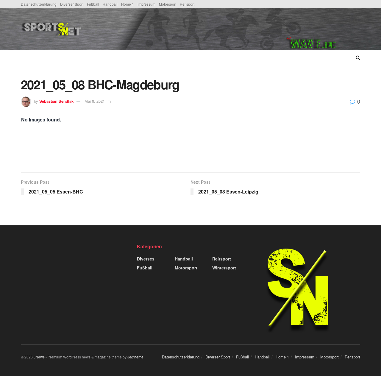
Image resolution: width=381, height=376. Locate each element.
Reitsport (187, 4)
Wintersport (224, 268)
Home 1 (127, 4)
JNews (39, 356)
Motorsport (167, 4)
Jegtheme (135, 356)
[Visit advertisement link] (323, 29)
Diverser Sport (71, 4)
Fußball (93, 4)
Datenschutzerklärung (39, 4)
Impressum (146, 4)
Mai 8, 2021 (95, 101)
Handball (110, 4)
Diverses (145, 259)
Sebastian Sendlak (56, 101)
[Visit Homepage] (96, 29)
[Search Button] (358, 57)
